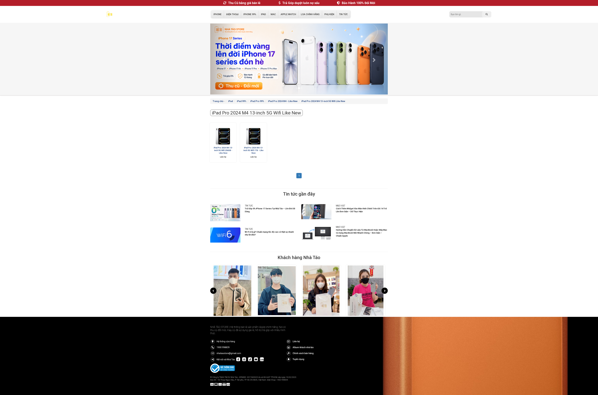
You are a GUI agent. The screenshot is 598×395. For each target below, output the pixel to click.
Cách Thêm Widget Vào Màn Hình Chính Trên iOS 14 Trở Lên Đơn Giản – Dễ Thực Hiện (361, 210)
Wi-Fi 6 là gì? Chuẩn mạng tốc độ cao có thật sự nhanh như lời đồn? (269, 233)
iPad (263, 14)
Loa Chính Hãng (310, 14)
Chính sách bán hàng (303, 353)
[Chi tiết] (223, 136)
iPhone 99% (249, 14)
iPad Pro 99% (257, 101)
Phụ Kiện (329, 14)
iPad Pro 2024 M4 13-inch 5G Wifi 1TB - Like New (253, 150)
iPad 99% (241, 101)
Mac (273, 14)
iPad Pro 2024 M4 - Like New (282, 101)
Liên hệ (296, 341)
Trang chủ (218, 101)
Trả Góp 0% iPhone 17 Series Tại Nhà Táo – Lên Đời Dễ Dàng (270, 210)
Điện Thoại (232, 14)
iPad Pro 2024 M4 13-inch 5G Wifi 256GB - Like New (223, 150)
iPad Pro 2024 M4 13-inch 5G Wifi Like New (323, 101)
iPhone (217, 14)
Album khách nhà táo (303, 347)
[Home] (109, 15)
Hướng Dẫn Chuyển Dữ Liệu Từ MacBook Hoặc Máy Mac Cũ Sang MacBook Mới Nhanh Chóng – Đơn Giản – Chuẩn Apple (361, 233)
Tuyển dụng (298, 359)
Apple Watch (288, 14)
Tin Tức (343, 14)
